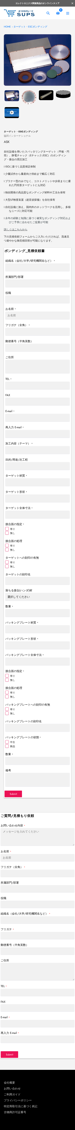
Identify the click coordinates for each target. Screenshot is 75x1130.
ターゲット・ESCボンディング (30, 26)
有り (12, 529)
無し (12, 533)
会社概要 (9, 1083)
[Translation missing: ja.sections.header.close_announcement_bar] (72, 3)
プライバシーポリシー (18, 1100)
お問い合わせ (12, 1089)
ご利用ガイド (12, 1094)
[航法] (68, 13)
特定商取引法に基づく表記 (20, 1106)
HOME (7, 26)
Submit (13, 794)
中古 (12, 742)
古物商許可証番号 (15, 1112)
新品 (12, 746)
